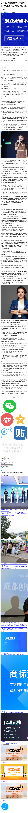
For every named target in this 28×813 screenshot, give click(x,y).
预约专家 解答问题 (4, 466)
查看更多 (7, 475)
